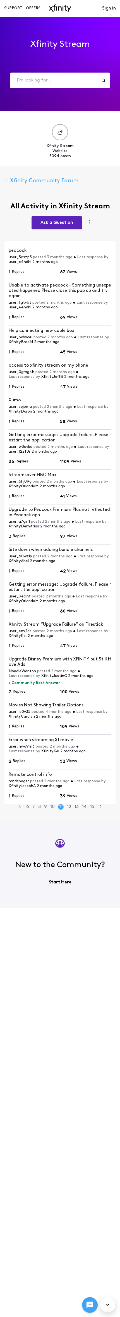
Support (13, 8)
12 (69, 807)
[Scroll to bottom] (108, 1305)
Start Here (60, 882)
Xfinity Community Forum (44, 181)
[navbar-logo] (60, 8)
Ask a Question (56, 222)
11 (61, 807)
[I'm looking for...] (103, 80)
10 (52, 807)
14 (84, 807)
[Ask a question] (90, 1305)
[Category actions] (89, 223)
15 (92, 807)
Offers (33, 8)
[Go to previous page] (19, 807)
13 (77, 807)
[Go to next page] (100, 807)
